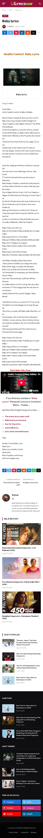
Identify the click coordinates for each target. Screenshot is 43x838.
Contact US (24, 832)
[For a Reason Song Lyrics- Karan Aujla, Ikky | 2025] (21, 568)
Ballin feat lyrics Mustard (15, 420)
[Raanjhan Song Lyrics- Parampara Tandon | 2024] (21, 602)
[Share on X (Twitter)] (10, 33)
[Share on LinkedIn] (22, 33)
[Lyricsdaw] (21, 3)
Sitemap (33, 832)
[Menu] (3, 3)
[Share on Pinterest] (16, 33)
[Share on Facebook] (4, 33)
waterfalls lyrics (12, 428)
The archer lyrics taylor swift (17, 416)
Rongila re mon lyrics (30, 483)
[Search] (39, 3)
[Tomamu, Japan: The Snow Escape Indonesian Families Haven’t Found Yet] (8, 643)
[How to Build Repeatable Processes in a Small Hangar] (8, 772)
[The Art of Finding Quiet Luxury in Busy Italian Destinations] (8, 668)
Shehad (11, 26)
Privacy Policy (13, 832)
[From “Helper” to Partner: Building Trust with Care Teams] (8, 784)
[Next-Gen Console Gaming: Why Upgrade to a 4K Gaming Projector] (8, 720)
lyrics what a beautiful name (17, 431)
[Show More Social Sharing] (39, 33)
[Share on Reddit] (27, 33)
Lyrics (5, 16)
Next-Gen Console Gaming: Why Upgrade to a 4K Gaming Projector (28, 720)
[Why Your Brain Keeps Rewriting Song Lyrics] (8, 656)
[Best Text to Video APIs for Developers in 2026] (8, 680)
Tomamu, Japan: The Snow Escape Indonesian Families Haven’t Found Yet (26, 642)
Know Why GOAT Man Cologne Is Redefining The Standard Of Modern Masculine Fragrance (28, 733)
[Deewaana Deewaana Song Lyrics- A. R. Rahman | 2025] (21, 534)
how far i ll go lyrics (13, 424)
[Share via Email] (33, 33)
